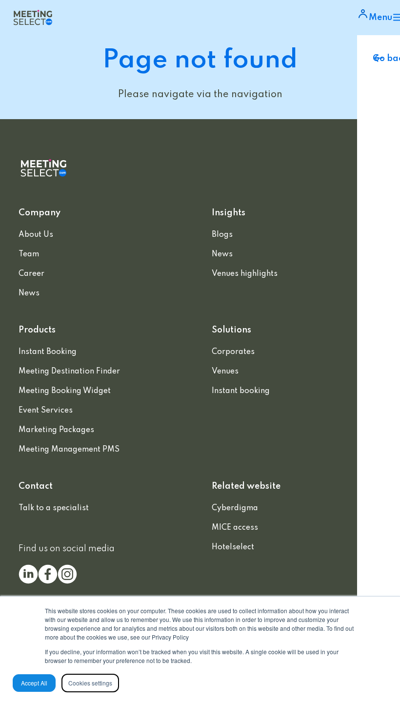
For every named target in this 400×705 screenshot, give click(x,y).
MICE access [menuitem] (235, 528)
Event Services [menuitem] (46, 411)
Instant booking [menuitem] (241, 391)
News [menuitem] (29, 293)
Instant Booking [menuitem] (48, 352)
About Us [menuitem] (36, 235)
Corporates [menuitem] (233, 352)
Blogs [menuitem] (222, 235)
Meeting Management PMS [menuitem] (69, 450)
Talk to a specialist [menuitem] (54, 508)
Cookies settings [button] (90, 683)
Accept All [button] (34, 683)
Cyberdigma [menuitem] (235, 508)
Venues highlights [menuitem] (245, 274)
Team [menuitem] (29, 254)
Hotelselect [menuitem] (233, 547)
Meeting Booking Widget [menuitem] (65, 391)
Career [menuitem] (31, 274)
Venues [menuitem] (225, 371)
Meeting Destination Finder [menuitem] (69, 371)
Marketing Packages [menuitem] (56, 430)
